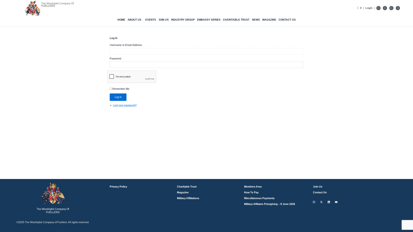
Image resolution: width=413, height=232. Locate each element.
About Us (134, 19)
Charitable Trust (236, 19)
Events (150, 19)
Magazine (269, 19)
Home (121, 19)
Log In (118, 97)
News (256, 19)
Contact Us (287, 19)
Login (369, 8)
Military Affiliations (188, 198)
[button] (135, 20)
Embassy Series (209, 19)
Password (115, 58)
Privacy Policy (118, 186)
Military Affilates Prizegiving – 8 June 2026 (269, 204)
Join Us (163, 19)
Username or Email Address (126, 45)
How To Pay (251, 192)
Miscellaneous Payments (259, 198)
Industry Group (183, 19)
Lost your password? (125, 105)
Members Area (253, 186)
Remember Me (120, 88)
